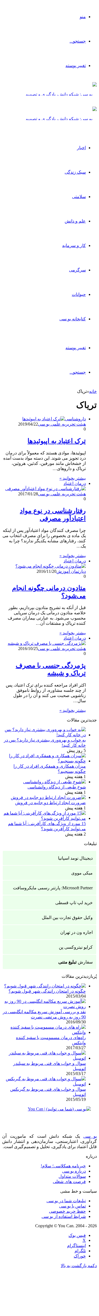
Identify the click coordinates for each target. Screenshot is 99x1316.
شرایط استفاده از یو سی (64, 1216)
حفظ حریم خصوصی (67, 1211)
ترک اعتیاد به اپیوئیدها (57, 441)
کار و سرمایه (74, 245)
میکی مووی (82, 873)
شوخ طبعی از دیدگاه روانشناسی (57, 787)
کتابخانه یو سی (72, 318)
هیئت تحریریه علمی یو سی (62, 424)
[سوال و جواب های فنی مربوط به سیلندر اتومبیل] (44, 1058)
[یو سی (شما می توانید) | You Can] (49, 1113)
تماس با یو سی (72, 1206)
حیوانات (79, 294)
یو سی (90, 1136)
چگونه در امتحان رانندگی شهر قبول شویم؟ (47, 991)
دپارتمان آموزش (71, 571)
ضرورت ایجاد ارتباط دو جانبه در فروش (50, 802)
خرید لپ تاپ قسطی (74, 902)
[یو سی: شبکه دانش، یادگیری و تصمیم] (61, 94)
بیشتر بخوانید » (72, 478)
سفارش (75, 962)
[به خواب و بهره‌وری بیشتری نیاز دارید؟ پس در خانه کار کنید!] (44, 734)
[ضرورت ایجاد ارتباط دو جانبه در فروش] (48, 797)
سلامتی (79, 196)
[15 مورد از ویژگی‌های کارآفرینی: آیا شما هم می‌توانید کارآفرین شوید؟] (44, 818)
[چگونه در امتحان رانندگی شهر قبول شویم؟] (45, 986)
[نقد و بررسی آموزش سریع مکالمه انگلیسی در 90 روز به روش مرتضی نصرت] (44, 1006)
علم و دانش (75, 221)
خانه (93, 391)
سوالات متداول (72, 1176)
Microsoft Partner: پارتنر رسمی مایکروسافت (53, 887)
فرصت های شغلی (69, 1181)
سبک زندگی (75, 172)
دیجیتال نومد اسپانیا (75, 858)
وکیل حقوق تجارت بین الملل (67, 917)
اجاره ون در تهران (76, 932)
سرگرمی (77, 270)
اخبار (81, 147)
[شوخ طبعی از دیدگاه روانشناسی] (54, 781)
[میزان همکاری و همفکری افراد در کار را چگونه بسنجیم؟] (44, 761)
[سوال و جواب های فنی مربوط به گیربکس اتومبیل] (44, 1084)
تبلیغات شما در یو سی (66, 1200)
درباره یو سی (74, 1171)
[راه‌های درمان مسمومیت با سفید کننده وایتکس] (44, 1032)
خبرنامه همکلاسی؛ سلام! (63, 1166)
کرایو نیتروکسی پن (76, 947)
